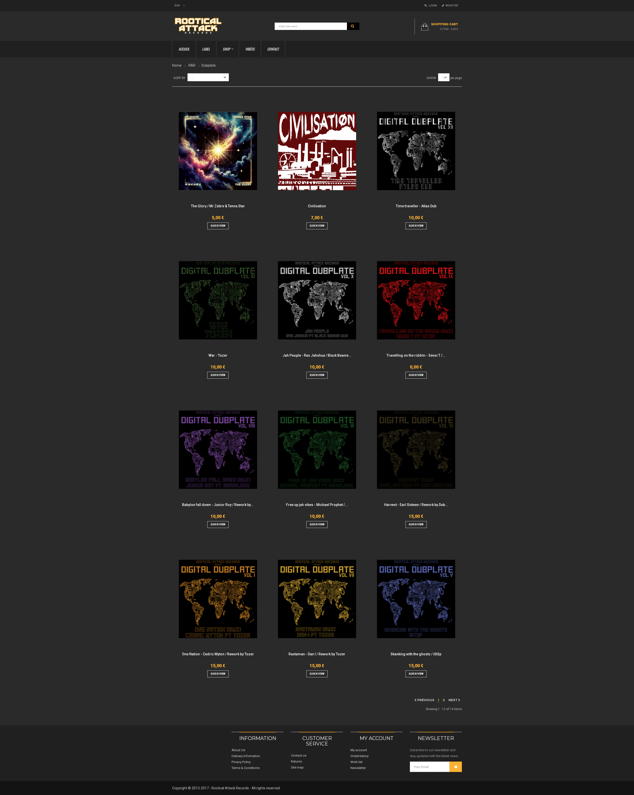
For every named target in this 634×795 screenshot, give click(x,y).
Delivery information (246, 756)
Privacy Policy (241, 762)
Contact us (298, 755)
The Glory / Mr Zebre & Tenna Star (218, 206)
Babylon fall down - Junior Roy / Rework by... (218, 505)
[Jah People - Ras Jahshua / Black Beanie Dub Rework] (317, 300)
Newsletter (358, 768)
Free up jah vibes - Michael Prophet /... (317, 505)
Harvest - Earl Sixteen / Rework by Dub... (416, 505)
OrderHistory (359, 756)
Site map (297, 767)
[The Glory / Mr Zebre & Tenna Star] (218, 151)
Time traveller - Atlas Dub (416, 206)
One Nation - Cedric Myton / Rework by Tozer (218, 654)
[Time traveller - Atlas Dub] (416, 151)
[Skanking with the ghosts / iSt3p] (416, 599)
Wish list (356, 762)
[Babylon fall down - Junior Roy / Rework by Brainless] (218, 449)
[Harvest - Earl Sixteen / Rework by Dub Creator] (416, 449)
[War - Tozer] (218, 300)
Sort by (179, 78)
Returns (296, 761)
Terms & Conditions (246, 768)
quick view (218, 225)
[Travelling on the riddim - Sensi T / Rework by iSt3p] (416, 300)
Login (432, 5)
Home (177, 65)
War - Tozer (218, 355)
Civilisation (317, 206)
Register (451, 5)
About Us (238, 750)
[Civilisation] (317, 151)
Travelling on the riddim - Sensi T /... (416, 355)
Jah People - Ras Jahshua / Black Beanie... (317, 355)
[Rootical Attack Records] (201, 26)
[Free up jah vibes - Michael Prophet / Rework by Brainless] (317, 449)
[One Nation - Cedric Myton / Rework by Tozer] (218, 599)
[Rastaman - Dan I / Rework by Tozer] (317, 599)
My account (358, 750)
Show (431, 78)
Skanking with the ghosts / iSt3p (416, 654)
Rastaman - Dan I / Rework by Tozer (317, 654)
